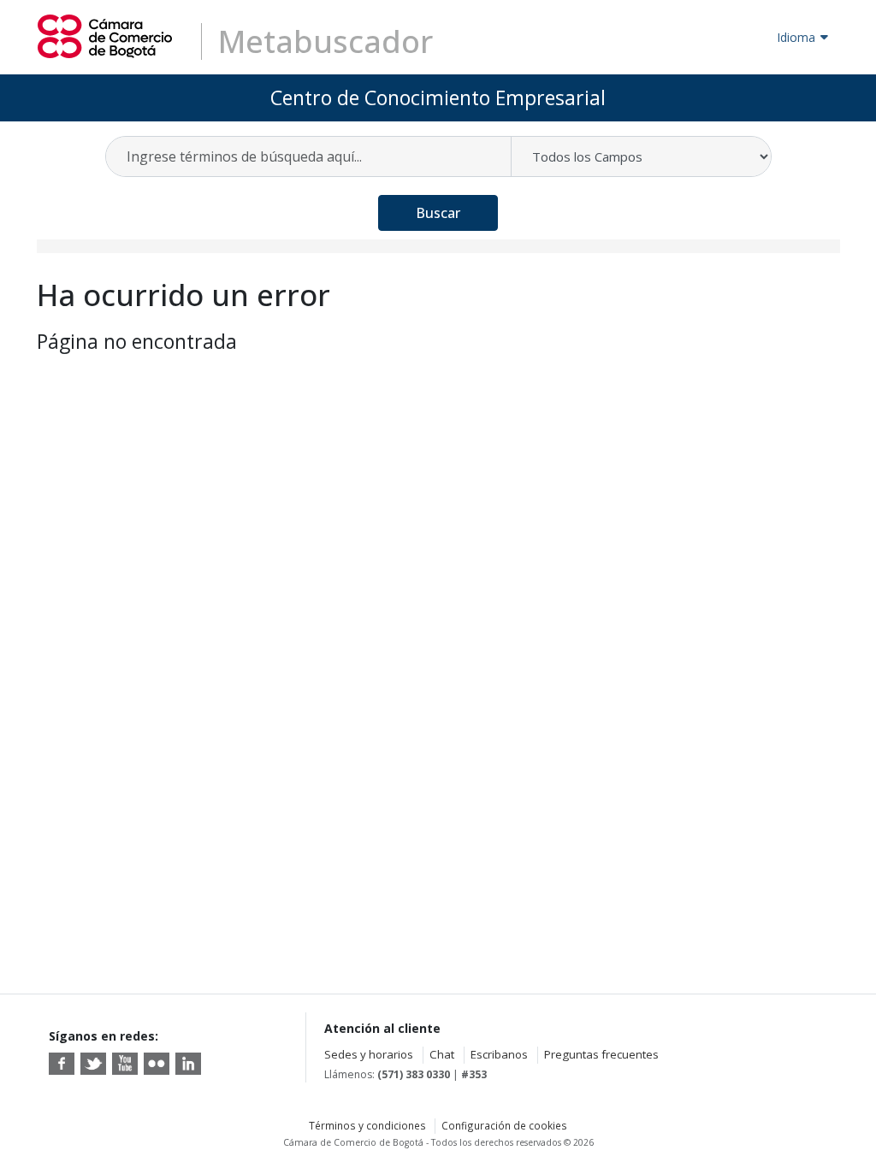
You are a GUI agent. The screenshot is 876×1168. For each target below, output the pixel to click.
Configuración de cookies (504, 1125)
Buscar (438, 213)
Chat (441, 1054)
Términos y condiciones (367, 1125)
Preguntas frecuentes (601, 1054)
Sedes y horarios (368, 1054)
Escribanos (499, 1054)
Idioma (796, 37)
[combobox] (309, 156)
